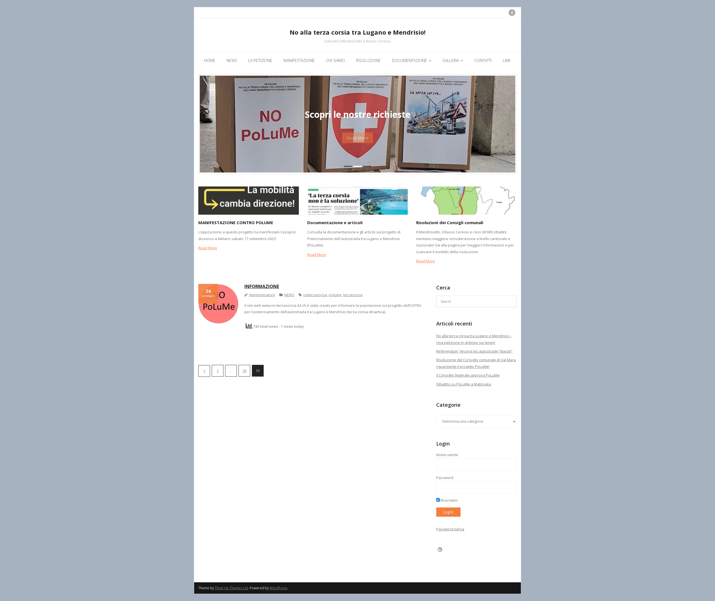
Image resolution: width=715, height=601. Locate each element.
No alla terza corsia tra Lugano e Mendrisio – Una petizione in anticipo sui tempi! (474, 339)
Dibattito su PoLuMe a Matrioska (463, 384)
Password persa (450, 528)
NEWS (289, 294)
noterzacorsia (315, 294)
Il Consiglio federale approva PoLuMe (468, 375)
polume (335, 294)
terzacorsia (353, 294)
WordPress (278, 588)
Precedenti (204, 371)
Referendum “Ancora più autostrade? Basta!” (474, 351)
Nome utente (447, 454)
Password (444, 477)
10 (244, 370)
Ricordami (448, 500)
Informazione (261, 286)
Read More (207, 247)
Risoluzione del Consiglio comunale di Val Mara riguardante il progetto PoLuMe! (476, 363)
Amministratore (262, 294)
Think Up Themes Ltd (231, 588)
